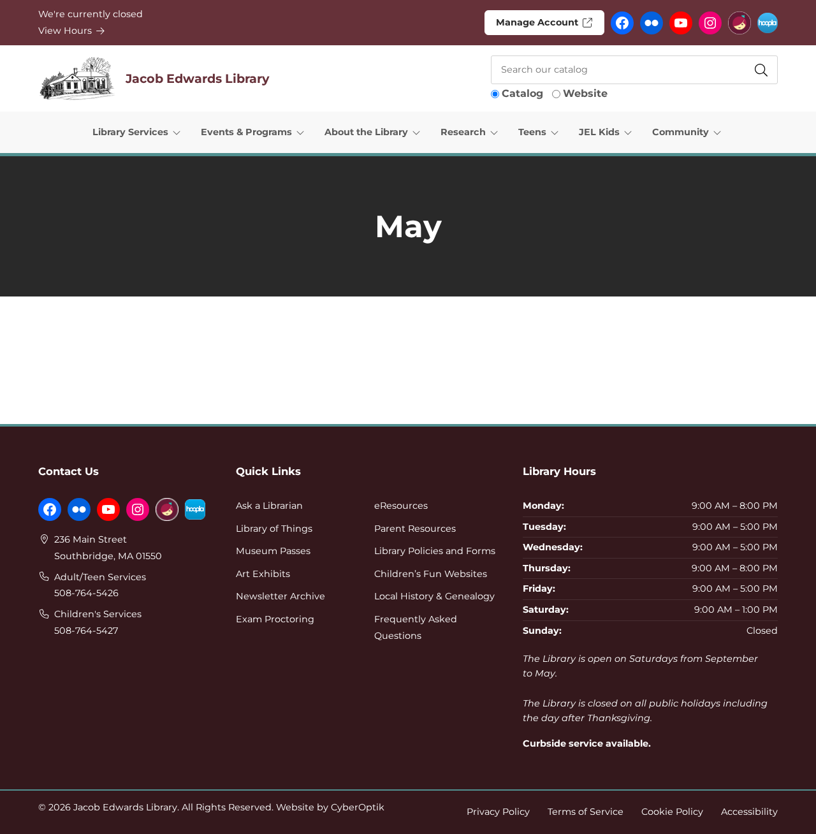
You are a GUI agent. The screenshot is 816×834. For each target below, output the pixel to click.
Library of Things (274, 528)
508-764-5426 (86, 593)
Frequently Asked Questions (415, 627)
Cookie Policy (672, 811)
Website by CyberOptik (330, 807)
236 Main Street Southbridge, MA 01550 (108, 548)
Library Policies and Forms (434, 551)
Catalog (522, 93)
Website (585, 93)
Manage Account (538, 22)
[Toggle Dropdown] (179, 131)
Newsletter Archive (280, 596)
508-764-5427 (86, 630)
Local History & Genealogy (434, 596)
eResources (401, 505)
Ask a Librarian (269, 505)
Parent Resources (415, 528)
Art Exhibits (263, 574)
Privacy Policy (498, 811)
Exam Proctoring (275, 619)
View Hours (66, 30)
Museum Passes (273, 551)
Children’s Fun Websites (430, 574)
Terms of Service (585, 811)
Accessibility (749, 811)
